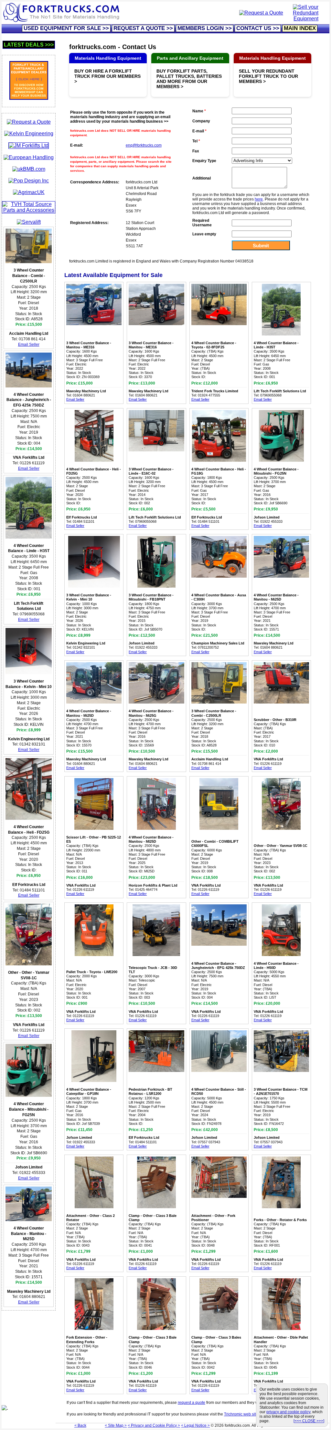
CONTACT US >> (257, 28)
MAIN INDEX (300, 28)
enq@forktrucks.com (144, 145)
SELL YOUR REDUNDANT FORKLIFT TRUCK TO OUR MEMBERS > (268, 76)
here (259, 199)
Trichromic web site (241, 1414)
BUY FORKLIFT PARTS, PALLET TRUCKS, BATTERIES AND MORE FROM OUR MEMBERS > (189, 78)
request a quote (191, 1402)
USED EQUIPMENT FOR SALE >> (66, 28)
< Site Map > (116, 1425)
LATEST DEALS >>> (29, 44)
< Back (80, 1425)
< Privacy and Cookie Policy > (154, 1425)
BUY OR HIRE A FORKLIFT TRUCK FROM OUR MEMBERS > (107, 76)
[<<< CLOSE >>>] (309, 1421)
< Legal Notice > (195, 1425)
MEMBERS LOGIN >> (204, 28)
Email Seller (28, 344)
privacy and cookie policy (288, 1412)
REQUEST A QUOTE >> (143, 28)
